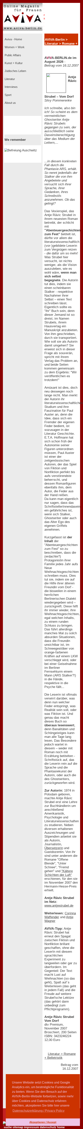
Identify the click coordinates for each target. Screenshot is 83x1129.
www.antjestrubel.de (58, 905)
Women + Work (14, 47)
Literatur (9, 79)
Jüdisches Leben (15, 71)
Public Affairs (12, 55)
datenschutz (48, 1127)
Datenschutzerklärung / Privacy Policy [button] (38, 1110)
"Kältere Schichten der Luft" (58, 873)
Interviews (11, 86)
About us (10, 102)
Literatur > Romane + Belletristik (60, 1056)
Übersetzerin (53, 848)
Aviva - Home (13, 39)
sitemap (18, 1127)
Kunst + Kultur (13, 63)
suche (8, 1127)
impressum (31, 1127)
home (61, 1127)
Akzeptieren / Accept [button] (42, 1122)
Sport (7, 94)
